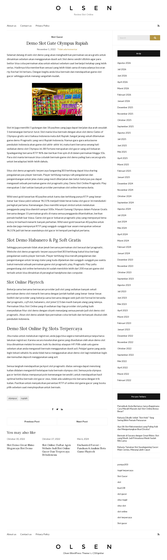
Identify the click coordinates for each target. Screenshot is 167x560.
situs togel (122, 500)
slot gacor (122, 494)
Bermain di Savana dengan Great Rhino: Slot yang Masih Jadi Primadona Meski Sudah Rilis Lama (138, 438)
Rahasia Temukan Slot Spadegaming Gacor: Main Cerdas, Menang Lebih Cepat (138, 448)
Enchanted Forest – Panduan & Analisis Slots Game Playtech (91, 448)
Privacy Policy (42, 25)
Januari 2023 (123, 329)
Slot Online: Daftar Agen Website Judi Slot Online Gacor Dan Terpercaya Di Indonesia (56, 449)
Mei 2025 (122, 151)
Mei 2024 (122, 228)
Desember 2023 (125, 259)
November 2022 (125, 342)
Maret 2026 (123, 88)
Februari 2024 (124, 247)
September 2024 (125, 202)
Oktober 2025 (124, 120)
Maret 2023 (123, 316)
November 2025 (125, 113)
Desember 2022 (125, 336)
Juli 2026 (121, 69)
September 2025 (125, 126)
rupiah (24, 398)
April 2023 (122, 310)
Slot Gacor (57, 36)
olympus (12, 398)
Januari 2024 (123, 253)
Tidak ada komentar (67, 49)
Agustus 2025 (124, 132)
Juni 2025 (122, 145)
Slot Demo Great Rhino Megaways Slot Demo (20, 446)
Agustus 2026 (124, 63)
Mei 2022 (122, 361)
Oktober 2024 (124, 196)
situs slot (121, 505)
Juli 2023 (121, 291)
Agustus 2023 (124, 285)
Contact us (26, 25)
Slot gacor (122, 523)
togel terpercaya (125, 470)
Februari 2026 (124, 94)
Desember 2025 (125, 107)
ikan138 (121, 488)
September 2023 (125, 278)
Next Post (82, 421)
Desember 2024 (125, 183)
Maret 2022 (123, 374)
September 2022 (125, 355)
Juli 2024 (121, 215)
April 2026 (122, 82)
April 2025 (122, 158)
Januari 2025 (123, 177)
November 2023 (125, 266)
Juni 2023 (122, 297)
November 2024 (125, 190)
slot (119, 482)
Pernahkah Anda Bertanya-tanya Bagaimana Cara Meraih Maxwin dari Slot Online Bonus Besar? (138, 409)
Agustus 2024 (124, 209)
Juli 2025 (121, 139)
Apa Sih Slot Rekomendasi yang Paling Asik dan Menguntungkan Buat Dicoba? (137, 427)
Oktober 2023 (124, 272)
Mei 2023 (122, 304)
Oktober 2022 (124, 348)
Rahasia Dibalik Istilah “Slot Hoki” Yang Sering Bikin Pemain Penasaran (135, 419)
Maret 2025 (123, 164)
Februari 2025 (124, 171)
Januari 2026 (123, 101)
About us (11, 25)
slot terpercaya (124, 517)
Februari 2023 (124, 323)
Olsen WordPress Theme (76, 553)
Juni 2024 (122, 221)
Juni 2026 (122, 75)
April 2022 (122, 367)
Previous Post (32, 421)
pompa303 (122, 464)
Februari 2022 (124, 380)
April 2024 (122, 234)
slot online (122, 511)
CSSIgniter (98, 553)
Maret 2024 (123, 240)
